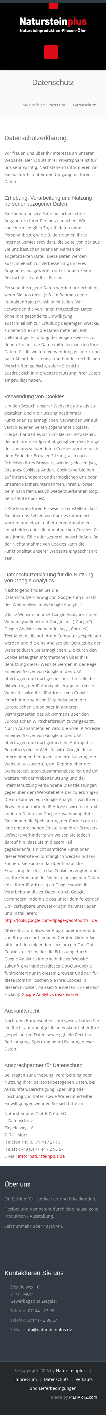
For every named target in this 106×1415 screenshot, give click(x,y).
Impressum (25, 1379)
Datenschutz (84, 105)
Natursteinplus (71, 1370)
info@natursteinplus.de (41, 1156)
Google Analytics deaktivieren (50, 994)
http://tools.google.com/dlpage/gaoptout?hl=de (50, 920)
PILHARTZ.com (83, 1397)
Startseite (56, 105)
